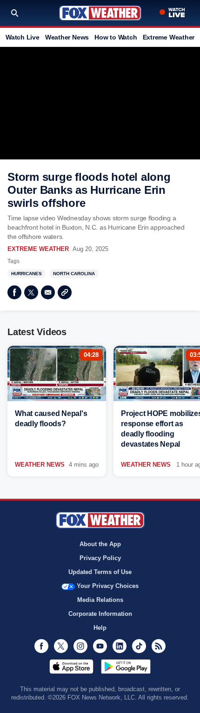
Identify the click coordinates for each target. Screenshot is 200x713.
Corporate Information (100, 613)
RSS (159, 646)
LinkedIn (120, 646)
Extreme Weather (169, 37)
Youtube (100, 646)
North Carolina (74, 273)
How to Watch (115, 37)
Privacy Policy (100, 558)
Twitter (31, 292)
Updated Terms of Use (100, 571)
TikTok (139, 646)
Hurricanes (26, 273)
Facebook (14, 292)
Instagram (80, 646)
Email (48, 292)
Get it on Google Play (126, 666)
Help (100, 627)
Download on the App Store (71, 666)
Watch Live (23, 37)
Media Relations (100, 599)
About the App (100, 544)
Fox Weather (100, 13)
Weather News (67, 37)
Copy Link (65, 292)
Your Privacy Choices (108, 585)
